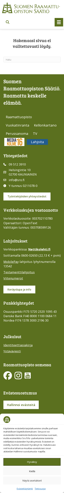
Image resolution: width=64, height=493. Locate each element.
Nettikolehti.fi (39, 249)
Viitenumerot (13, 278)
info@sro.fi (17, 180)
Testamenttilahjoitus (19, 272)
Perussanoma (17, 133)
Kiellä (32, 471)
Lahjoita (37, 142)
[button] (7, 22)
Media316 (14, 142)
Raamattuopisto (19, 117)
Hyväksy (32, 461)
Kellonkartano (45, 125)
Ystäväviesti (12, 351)
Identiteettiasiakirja (18, 345)
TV (35, 133)
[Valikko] (59, 22)
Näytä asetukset (32, 480)
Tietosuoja (40, 488)
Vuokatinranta (17, 125)
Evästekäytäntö (25, 488)
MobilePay (11, 262)
